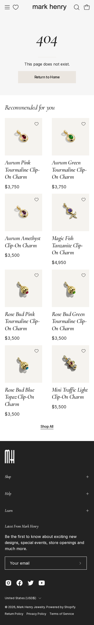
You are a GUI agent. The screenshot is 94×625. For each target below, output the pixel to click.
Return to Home (47, 77)
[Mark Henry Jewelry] (50, 7)
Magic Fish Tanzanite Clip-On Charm (67, 245)
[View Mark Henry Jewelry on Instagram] (8, 583)
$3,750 (12, 187)
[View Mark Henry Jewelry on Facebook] (19, 583)
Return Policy (14, 614)
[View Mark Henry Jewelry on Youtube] (41, 583)
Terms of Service (61, 614)
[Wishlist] (15, 7)
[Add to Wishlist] (36, 124)
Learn (9, 510)
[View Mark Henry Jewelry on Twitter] (30, 583)
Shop (8, 476)
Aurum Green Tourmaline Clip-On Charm (69, 169)
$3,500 (12, 255)
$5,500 (59, 407)
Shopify (69, 607)
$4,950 (59, 262)
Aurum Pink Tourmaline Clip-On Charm (22, 169)
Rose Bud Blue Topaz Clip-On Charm (19, 397)
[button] (76, 7)
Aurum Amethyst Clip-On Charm (22, 242)
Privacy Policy (36, 614)
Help (8, 493)
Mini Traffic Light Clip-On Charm (69, 393)
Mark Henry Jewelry (31, 607)
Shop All (47, 426)
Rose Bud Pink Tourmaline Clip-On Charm (22, 321)
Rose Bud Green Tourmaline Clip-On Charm (69, 321)
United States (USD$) (20, 598)
